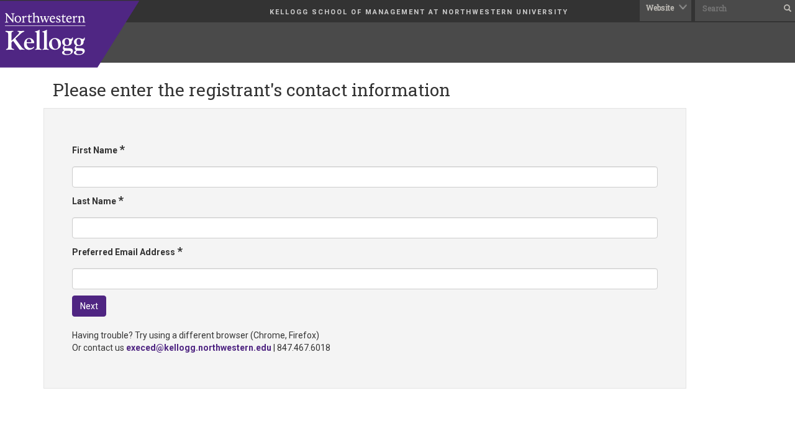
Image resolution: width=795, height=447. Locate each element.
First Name (98, 149)
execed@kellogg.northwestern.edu (198, 348)
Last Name (98, 200)
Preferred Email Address (127, 251)
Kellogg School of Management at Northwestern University (419, 12)
